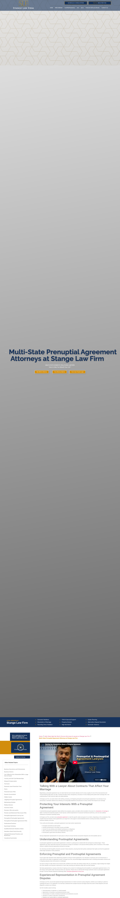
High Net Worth (66, 724)
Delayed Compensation (10, 781)
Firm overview (58, 7)
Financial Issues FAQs (10, 791)
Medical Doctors (8, 805)
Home (51, 7)
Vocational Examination (10, 838)
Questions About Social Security (12, 831)
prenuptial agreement (62, 817)
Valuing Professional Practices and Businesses (13, 834)
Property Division (67, 722)
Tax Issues (7, 783)
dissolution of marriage (102, 811)
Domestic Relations (43, 719)
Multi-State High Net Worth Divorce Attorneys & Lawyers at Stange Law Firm (67, 736)
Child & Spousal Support (69, 719)
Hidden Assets (8, 797)
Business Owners (8, 771)
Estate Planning (92, 719)
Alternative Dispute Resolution (97, 722)
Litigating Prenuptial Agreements (13, 799)
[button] (20, 747)
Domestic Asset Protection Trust (12, 786)
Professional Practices (10, 823)
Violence (96, 724)
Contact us (105, 7)
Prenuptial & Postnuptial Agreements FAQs (15, 820)
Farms (5, 789)
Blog (82, 7)
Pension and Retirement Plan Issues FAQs (15, 813)
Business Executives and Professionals (14, 769)
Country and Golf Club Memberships (14, 778)
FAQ (78, 7)
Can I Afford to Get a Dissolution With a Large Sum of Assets (16, 775)
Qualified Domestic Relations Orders (14, 828)
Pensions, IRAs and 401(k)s (11, 810)
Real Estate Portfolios (10, 826)
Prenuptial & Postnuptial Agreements (14, 818)
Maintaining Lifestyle (9, 802)
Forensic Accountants (10, 794)
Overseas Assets (8, 807)
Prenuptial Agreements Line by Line (13, 815)
